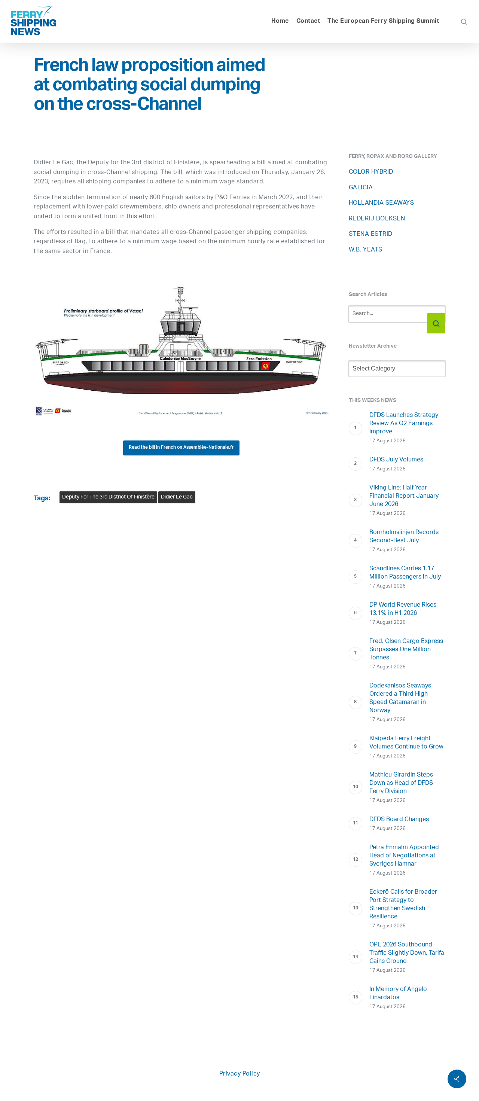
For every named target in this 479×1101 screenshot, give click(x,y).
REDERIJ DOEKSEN (377, 219)
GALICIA (361, 188)
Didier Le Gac (177, 497)
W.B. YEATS (365, 250)
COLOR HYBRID (371, 172)
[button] (181, 447)
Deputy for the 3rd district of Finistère (108, 497)
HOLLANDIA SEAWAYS (381, 203)
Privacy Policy (239, 1074)
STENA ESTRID (371, 234)
